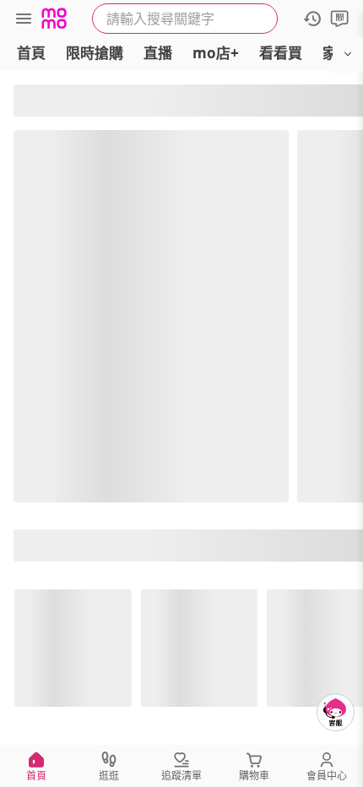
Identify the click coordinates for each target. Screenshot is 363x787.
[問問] (339, 18)
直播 (158, 52)
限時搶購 (94, 52)
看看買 (280, 52)
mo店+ (215, 52)
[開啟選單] (348, 54)
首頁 (31, 52)
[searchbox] (185, 18)
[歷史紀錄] (312, 18)
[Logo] (54, 18)
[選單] (24, 18)
